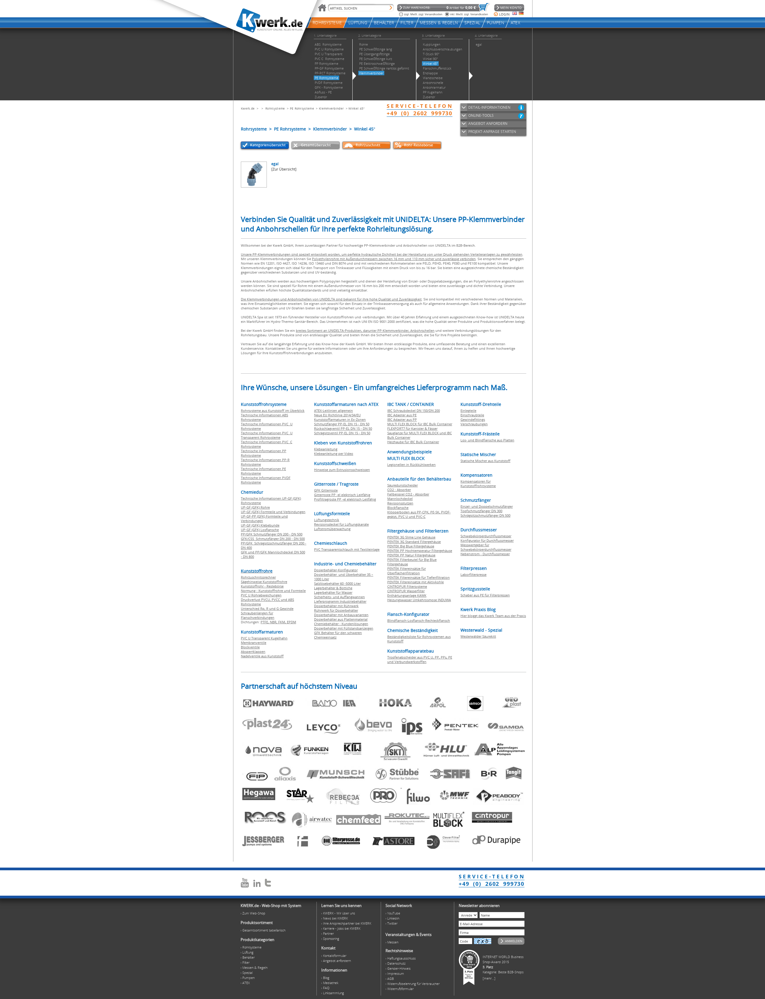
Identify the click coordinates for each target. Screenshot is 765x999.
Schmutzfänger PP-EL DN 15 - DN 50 (341, 424)
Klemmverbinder (331, 108)
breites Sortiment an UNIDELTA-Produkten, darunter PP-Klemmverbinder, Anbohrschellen (365, 330)
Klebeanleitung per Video (333, 453)
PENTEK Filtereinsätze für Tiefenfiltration (418, 577)
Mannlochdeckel (400, 498)
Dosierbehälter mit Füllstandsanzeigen (343, 628)
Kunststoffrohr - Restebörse (262, 586)
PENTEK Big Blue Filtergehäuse (410, 546)
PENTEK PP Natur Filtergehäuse (411, 555)
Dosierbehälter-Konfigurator (336, 570)
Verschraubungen (474, 424)
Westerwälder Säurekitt (478, 636)
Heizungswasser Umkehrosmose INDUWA (419, 600)
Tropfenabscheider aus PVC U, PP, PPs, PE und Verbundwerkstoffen (419, 659)
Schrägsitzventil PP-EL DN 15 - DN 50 (342, 433)
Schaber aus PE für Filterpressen (485, 595)
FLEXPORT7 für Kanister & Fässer (412, 428)
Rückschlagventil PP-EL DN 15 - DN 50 (343, 428)
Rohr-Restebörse (418, 145)
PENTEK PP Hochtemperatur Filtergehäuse (419, 550)
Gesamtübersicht (316, 145)
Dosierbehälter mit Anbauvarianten (341, 615)
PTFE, (265, 622)
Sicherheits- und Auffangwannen (339, 597)
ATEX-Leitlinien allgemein (333, 410)
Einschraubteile (472, 415)
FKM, (282, 622)
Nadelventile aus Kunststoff (262, 656)
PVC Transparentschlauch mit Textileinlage (347, 549)
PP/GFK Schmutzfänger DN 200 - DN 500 (271, 534)
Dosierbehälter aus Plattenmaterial (341, 619)
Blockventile (250, 647)
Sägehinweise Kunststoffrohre (264, 581)
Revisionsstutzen (400, 503)
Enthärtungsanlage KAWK (406, 595)
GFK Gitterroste (326, 490)
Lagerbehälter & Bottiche (333, 588)
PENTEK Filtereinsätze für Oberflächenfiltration (406, 570)
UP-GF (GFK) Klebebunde (260, 525)
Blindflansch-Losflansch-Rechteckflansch (418, 620)
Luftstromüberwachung (332, 529)
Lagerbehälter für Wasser (333, 592)
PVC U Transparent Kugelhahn (264, 638)
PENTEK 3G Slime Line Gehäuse (411, 537)
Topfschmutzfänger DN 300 (481, 511)
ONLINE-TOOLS (481, 115)
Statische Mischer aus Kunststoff (485, 460)
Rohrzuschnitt (368, 145)
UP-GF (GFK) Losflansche (260, 529)
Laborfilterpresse (473, 574)
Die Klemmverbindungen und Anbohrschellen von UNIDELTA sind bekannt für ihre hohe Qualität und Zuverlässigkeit (331, 299)
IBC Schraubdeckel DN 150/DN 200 (413, 410)
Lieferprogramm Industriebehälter (340, 601)
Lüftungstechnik (326, 520)
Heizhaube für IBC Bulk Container (413, 442)
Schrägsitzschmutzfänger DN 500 (485, 515)
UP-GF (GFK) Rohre (255, 507)
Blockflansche (397, 507)
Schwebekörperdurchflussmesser (485, 536)
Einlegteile (468, 410)
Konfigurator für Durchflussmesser (487, 540)
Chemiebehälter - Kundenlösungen (341, 624)
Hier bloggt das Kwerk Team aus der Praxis (493, 615)
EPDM (291, 622)
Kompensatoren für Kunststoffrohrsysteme (478, 483)
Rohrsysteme (275, 108)
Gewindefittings (472, 419)
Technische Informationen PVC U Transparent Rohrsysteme (267, 435)
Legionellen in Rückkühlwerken (411, 464)
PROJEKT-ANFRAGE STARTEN (492, 131)
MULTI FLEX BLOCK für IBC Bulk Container (419, 424)
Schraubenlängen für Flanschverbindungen (257, 615)
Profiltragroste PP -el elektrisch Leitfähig (345, 499)
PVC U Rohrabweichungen (261, 595)
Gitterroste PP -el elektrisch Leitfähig (342, 494)
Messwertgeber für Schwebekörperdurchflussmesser (485, 547)
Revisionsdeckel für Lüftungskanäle (341, 524)
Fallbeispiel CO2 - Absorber (408, 494)
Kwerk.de (248, 108)
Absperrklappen (253, 651)
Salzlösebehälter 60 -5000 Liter (337, 583)
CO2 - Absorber (399, 489)
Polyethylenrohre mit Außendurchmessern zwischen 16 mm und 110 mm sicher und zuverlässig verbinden (394, 259)
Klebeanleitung (325, 449)
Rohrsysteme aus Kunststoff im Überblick (273, 410)
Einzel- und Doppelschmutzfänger (486, 506)
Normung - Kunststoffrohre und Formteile (273, 590)
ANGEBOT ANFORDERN (487, 123)
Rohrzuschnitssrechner (258, 577)
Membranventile (253, 642)
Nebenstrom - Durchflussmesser (485, 554)
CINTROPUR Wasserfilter (406, 591)
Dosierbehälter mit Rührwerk (336, 606)
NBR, (274, 622)
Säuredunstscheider (402, 485)
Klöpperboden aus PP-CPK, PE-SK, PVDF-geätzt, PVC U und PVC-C (419, 514)
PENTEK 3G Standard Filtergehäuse (414, 541)
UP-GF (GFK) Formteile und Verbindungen (273, 512)
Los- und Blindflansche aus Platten (487, 440)
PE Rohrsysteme (302, 108)
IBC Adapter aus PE (402, 415)
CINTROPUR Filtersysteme (407, 586)
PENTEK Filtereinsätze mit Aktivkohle (415, 582)
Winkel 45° (356, 108)
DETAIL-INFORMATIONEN (489, 107)
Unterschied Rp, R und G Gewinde (267, 608)
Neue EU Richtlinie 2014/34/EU (337, 415)
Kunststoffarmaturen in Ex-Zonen (340, 419)
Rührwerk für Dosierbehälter (336, 610)
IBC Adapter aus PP (402, 419)
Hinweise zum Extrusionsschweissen (342, 469)
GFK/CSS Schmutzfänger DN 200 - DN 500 (273, 538)
